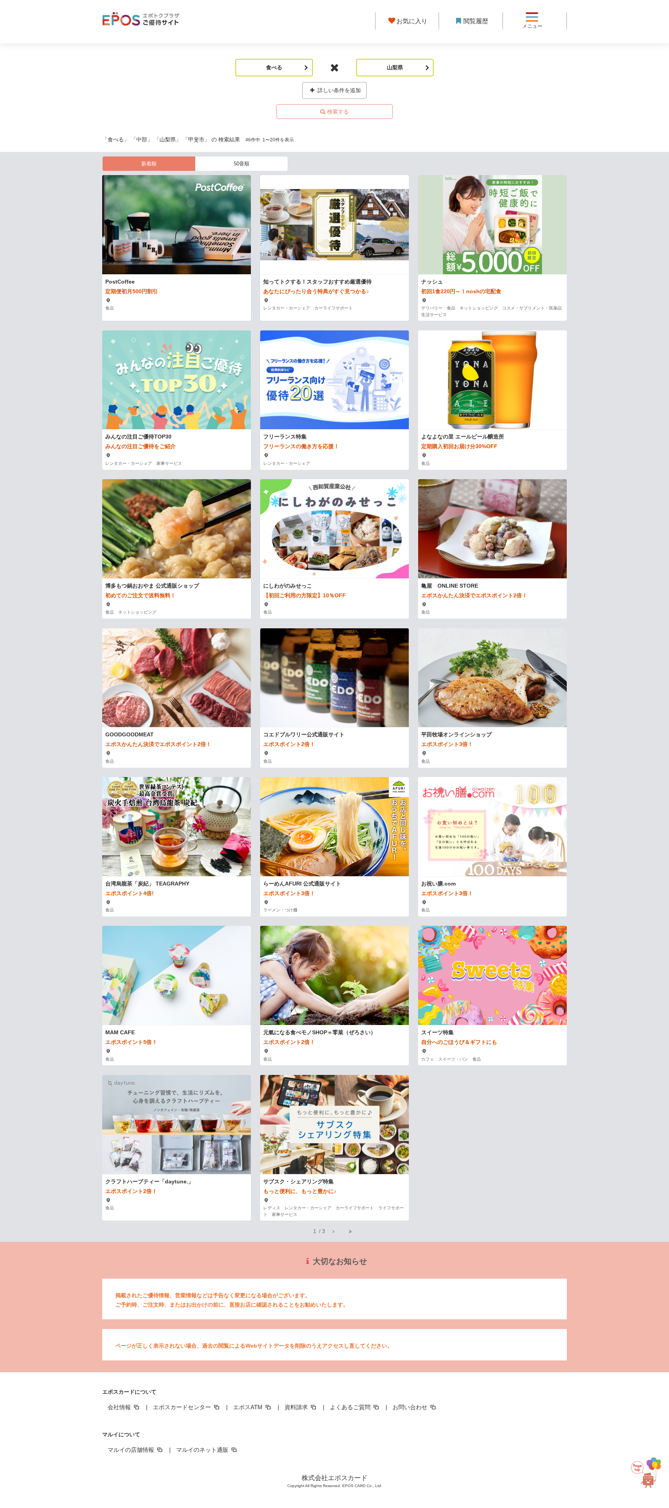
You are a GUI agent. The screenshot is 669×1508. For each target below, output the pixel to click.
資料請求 (297, 1407)
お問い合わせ (411, 1407)
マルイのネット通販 (203, 1449)
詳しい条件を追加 (338, 90)
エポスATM (248, 1407)
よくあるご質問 (351, 1407)
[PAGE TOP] (649, 1472)
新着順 (148, 164)
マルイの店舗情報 (132, 1449)
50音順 (241, 164)
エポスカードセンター (183, 1407)
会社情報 (120, 1407)
